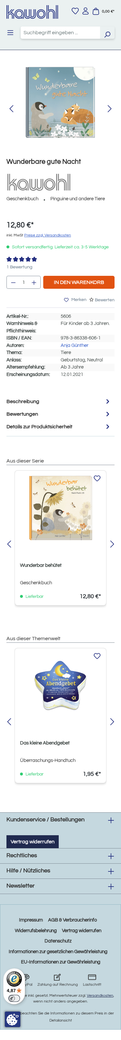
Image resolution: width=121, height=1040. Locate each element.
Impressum (31, 920)
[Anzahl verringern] (13, 282)
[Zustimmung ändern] (12, 1019)
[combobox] (60, 32)
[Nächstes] (110, 109)
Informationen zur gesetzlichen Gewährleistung (58, 951)
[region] (60, 109)
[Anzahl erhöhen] (34, 282)
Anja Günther (74, 345)
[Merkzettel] (75, 11)
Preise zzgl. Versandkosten (47, 235)
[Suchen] (107, 32)
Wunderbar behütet (41, 565)
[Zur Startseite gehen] (32, 12)
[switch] (14, 998)
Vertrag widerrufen (33, 841)
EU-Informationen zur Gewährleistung (60, 962)
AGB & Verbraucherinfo (72, 920)
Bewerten (105, 300)
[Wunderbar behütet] (60, 508)
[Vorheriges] (11, 109)
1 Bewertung (19, 267)
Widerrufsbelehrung (36, 930)
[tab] (58, 401)
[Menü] (10, 32)
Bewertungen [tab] (22, 414)
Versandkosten (100, 995)
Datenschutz (58, 941)
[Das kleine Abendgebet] (60, 685)
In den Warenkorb (79, 282)
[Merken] (97, 478)
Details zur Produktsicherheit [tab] (39, 426)
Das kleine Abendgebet (45, 743)
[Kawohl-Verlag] (38, 182)
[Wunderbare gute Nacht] (60, 102)
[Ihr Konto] (85, 11)
